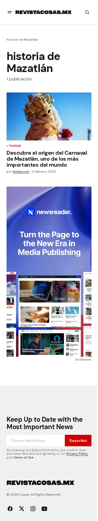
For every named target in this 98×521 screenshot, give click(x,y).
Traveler (14, 146)
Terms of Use (23, 457)
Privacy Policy (77, 453)
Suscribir (78, 440)
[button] (10, 12)
